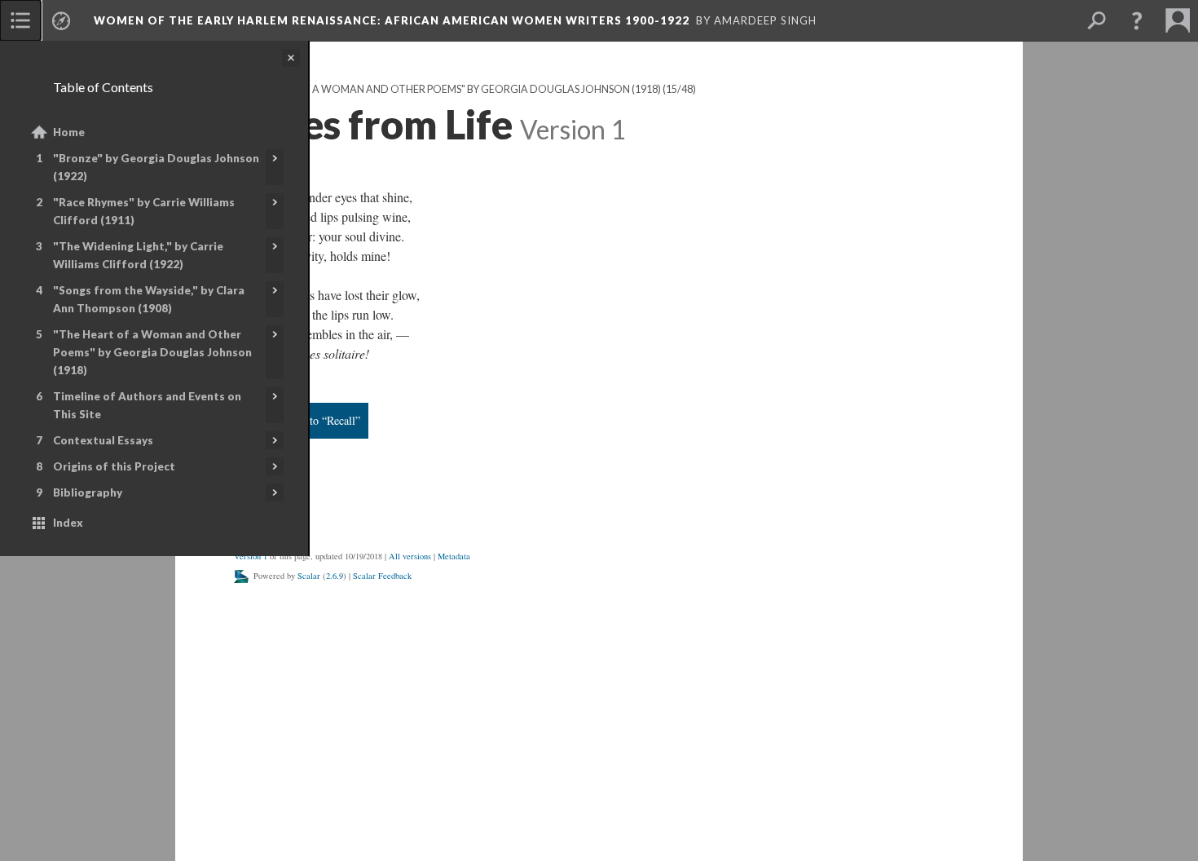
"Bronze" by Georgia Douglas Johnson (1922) (156, 167)
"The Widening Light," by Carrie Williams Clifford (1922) (138, 255)
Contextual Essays (103, 440)
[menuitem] (20, 20)
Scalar (308, 575)
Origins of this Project (114, 466)
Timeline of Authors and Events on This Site (147, 405)
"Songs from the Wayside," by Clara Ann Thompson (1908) (148, 299)
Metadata (454, 556)
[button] (1137, 20)
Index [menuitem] (68, 522)
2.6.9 (334, 575)
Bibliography (87, 492)
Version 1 (250, 556)
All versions (410, 556)
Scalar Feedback (382, 575)
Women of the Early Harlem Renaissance (391, 20)
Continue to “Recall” (312, 420)
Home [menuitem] (69, 132)
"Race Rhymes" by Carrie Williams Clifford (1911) (144, 211)
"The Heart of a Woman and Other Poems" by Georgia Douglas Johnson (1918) (152, 352)
